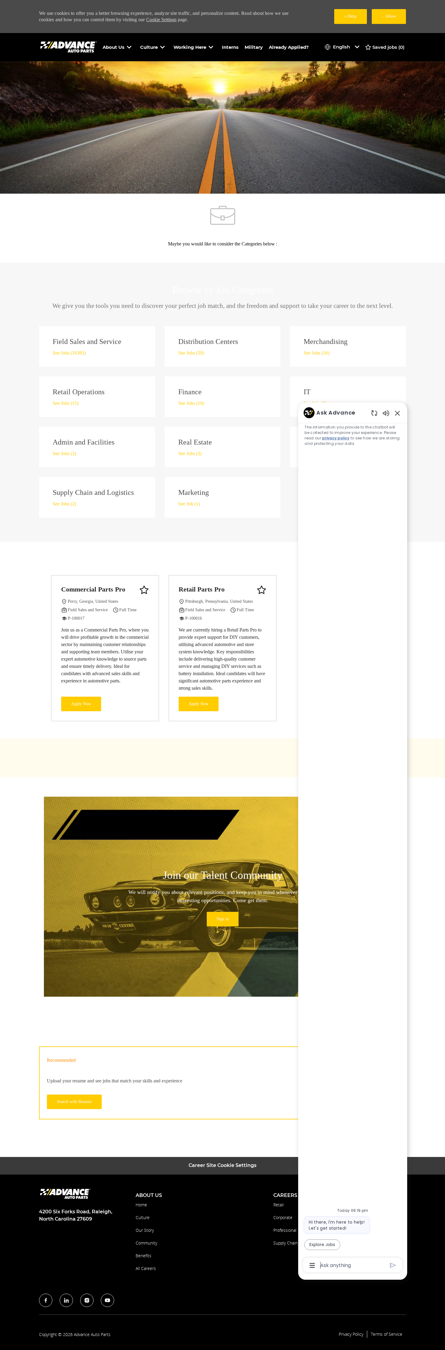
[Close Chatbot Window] (397, 413)
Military (254, 47)
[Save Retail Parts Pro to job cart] (261, 590)
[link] (223, 919)
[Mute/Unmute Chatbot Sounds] (386, 412)
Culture (143, 1217)
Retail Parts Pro (202, 589)
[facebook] (45, 1300)
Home (141, 1205)
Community (146, 1243)
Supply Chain (285, 1243)
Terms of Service (386, 1334)
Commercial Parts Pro (93, 589)
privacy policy (335, 438)
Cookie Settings (161, 19)
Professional (284, 1230)
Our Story (145, 1230)
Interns (230, 47)
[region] (352, 838)
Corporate (282, 1217)
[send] (393, 1265)
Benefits (143, 1255)
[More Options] (312, 1265)
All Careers (146, 1268)
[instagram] (87, 1300)
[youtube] (107, 1300)
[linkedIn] (66, 1300)
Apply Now (81, 704)
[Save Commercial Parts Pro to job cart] (144, 590)
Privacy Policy (351, 1334)
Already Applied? (289, 47)
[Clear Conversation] (374, 413)
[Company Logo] (69, 47)
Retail (278, 1205)
